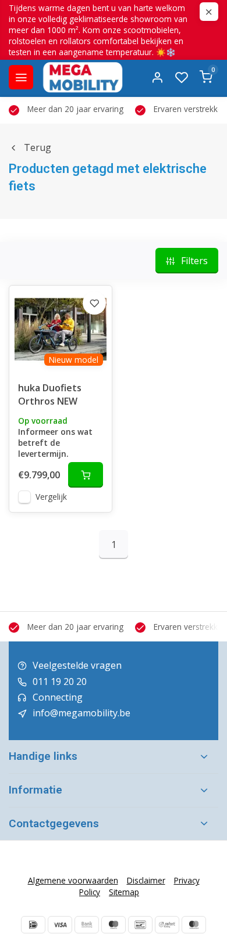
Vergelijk (51, 496)
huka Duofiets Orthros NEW (49, 394)
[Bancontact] (140, 924)
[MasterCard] (194, 924)
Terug (37, 147)
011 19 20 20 (60, 681)
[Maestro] (113, 924)
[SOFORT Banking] (167, 924)
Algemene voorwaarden (73, 880)
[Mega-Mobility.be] (82, 77)
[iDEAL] (33, 924)
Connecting (58, 697)
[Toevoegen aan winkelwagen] (85, 475)
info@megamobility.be (81, 712)
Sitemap (124, 891)
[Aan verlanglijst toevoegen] (94, 303)
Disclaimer (146, 880)
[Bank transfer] (87, 924)
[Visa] (60, 924)
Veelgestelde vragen (77, 665)
